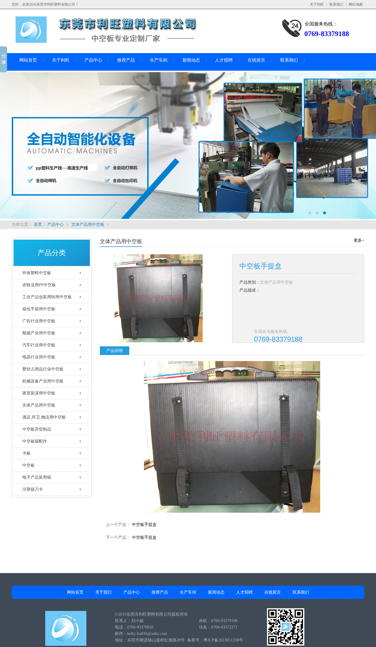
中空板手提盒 (144, 524)
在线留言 (256, 60)
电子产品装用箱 (36, 477)
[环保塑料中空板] (188, 145)
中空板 (28, 465)
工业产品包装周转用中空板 (47, 297)
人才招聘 (224, 60)
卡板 (26, 453)
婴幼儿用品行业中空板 (42, 369)
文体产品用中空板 (87, 224)
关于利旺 (317, 4)
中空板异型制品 (36, 429)
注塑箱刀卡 (32, 489)
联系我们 (336, 4)
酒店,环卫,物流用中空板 (44, 417)
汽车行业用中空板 (38, 345)
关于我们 (103, 592)
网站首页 (28, 60)
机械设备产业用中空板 (42, 381)
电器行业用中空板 (38, 357)
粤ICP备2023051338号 (223, 640)
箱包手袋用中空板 (38, 309)
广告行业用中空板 (38, 321)
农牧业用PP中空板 (39, 285)
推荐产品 (126, 60)
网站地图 (356, 4)
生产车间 (158, 60)
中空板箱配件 (34, 441)
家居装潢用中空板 (38, 393)
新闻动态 (191, 60)
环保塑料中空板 (36, 273)
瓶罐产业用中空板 (38, 333)
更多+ (359, 240)
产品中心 (93, 60)
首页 (38, 224)
